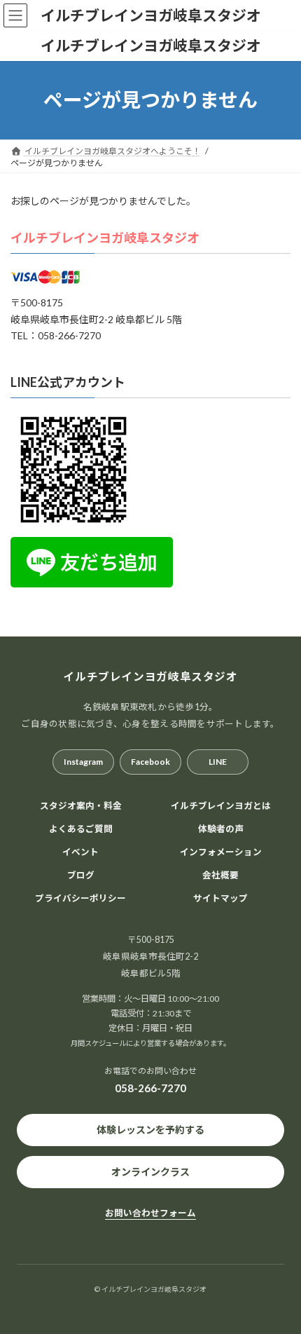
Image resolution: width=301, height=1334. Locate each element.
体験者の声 (221, 829)
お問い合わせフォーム (150, 1212)
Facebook (150, 761)
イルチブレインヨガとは (221, 806)
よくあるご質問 (81, 829)
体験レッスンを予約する (150, 1130)
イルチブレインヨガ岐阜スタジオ (105, 237)
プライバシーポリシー (80, 897)
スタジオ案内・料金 (81, 806)
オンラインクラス (150, 1172)
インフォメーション (221, 851)
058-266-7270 (150, 1088)
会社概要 (220, 874)
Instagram (83, 761)
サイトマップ (220, 897)
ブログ (80, 874)
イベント (80, 851)
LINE (218, 761)
